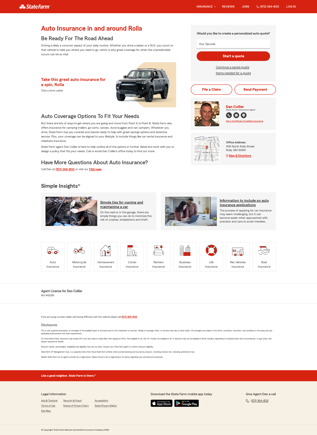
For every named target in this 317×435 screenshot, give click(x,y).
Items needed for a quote (233, 73)
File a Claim (211, 89)
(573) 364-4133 (269, 6)
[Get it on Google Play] (186, 403)
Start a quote (233, 56)
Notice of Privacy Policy (76, 406)
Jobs (245, 6)
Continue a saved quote (232, 67)
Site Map (46, 411)
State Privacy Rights (106, 406)
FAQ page (95, 169)
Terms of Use (48, 406)
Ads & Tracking (49, 400)
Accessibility (101, 400)
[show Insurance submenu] (214, 6)
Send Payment (255, 89)
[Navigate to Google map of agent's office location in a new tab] (244, 115)
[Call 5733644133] (229, 115)
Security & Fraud (72, 400)
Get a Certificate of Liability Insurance (244, 121)
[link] (35, 6)
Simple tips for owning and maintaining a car (121, 205)
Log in (291, 6)
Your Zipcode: (207, 44)
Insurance (205, 6)
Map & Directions (240, 155)
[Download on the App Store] (162, 403)
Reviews (228, 6)
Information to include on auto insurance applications (244, 203)
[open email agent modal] (236, 115)
